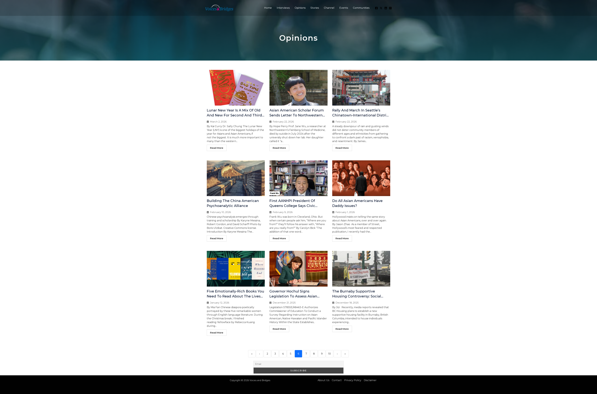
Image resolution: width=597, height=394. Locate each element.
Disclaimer (370, 380)
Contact (337, 380)
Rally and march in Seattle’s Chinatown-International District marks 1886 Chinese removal (361, 115)
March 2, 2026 (218, 121)
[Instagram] (390, 8)
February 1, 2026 (345, 212)
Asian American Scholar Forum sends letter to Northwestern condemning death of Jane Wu (297, 115)
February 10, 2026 (220, 212)
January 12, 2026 (219, 302)
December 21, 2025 (284, 302)
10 (329, 353)
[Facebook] (376, 8)
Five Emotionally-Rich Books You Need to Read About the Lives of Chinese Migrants (235, 296)
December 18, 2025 (347, 302)
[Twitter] (381, 8)
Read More (216, 147)
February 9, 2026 (283, 212)
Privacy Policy (352, 380)
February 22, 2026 (283, 121)
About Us (323, 380)
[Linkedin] (385, 8)
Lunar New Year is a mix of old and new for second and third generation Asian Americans (234, 115)
